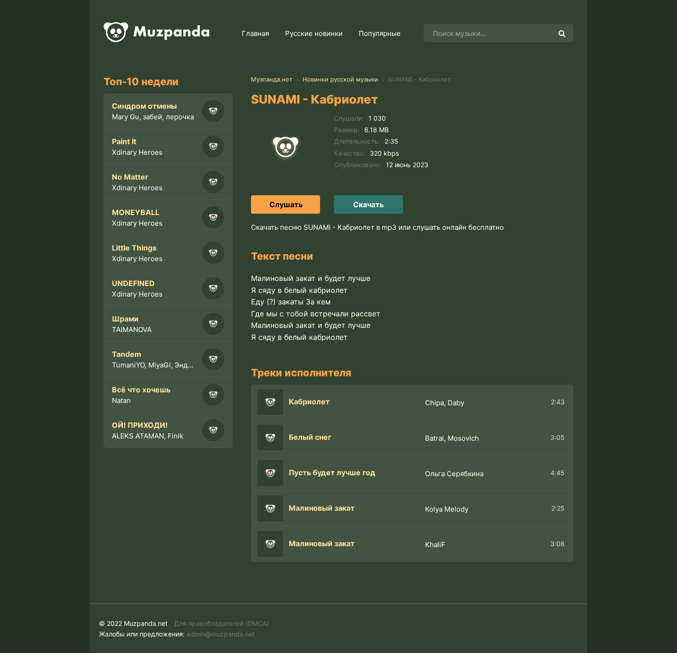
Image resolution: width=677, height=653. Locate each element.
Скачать (368, 204)
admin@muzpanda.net (221, 634)
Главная (255, 33)
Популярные (380, 33)
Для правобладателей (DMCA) (221, 623)
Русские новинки (314, 33)
